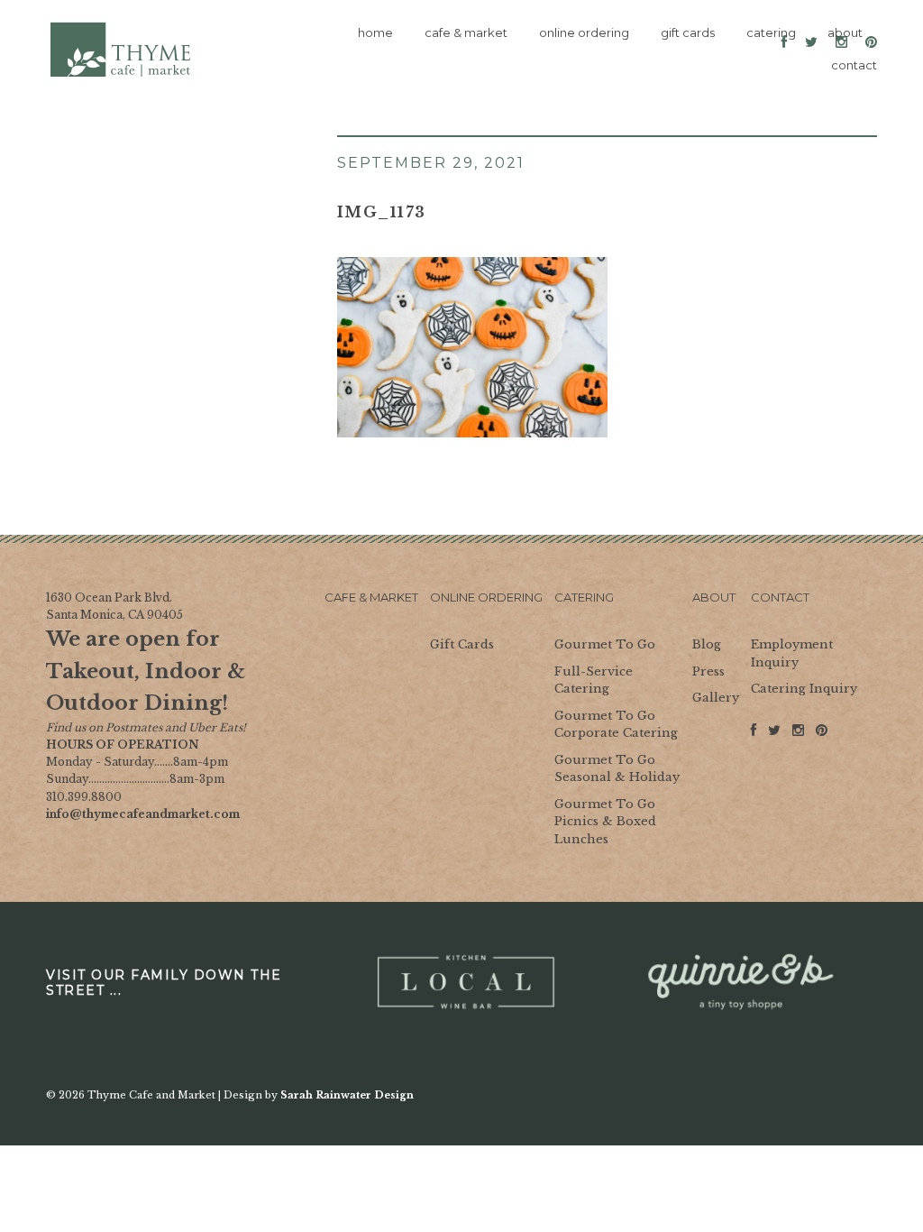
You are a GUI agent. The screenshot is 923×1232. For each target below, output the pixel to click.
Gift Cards (462, 644)
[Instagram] (798, 735)
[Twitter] (774, 735)
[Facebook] (753, 735)
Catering (584, 597)
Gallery (715, 697)
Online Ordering (486, 597)
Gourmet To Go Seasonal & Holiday (617, 769)
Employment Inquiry (792, 653)
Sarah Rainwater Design (347, 1095)
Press (708, 671)
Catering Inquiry (804, 688)
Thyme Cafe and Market (121, 49)
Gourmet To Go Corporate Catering (616, 724)
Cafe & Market (371, 597)
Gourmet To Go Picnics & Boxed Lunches (605, 821)
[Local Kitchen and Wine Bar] (463, 982)
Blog (706, 644)
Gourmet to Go (604, 644)
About (714, 597)
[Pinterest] (821, 731)
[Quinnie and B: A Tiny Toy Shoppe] (739, 982)
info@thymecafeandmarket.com (143, 814)
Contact (780, 597)
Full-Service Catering (593, 680)
